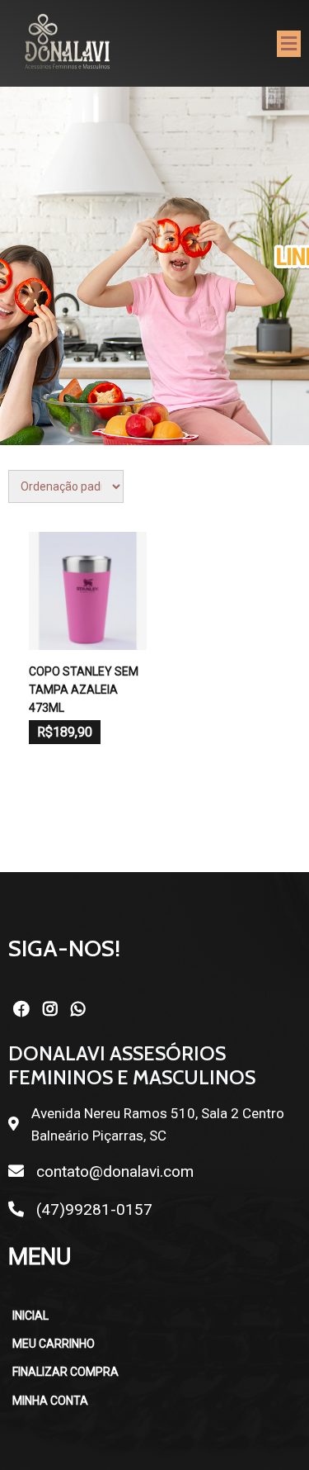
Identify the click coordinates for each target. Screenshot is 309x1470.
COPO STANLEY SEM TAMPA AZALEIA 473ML (83, 690)
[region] (154, 266)
